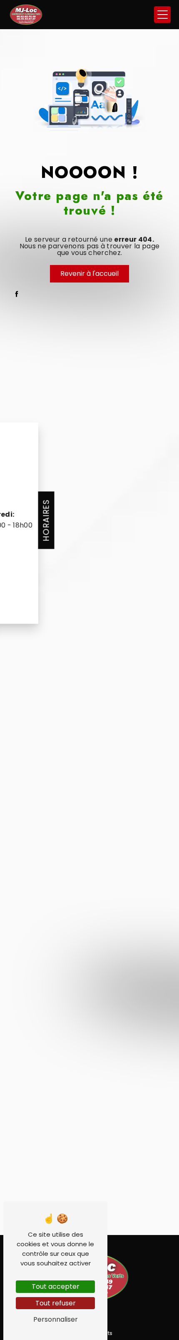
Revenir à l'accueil (89, 273)
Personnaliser (55, 1319)
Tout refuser (55, 1303)
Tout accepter (56, 1286)
